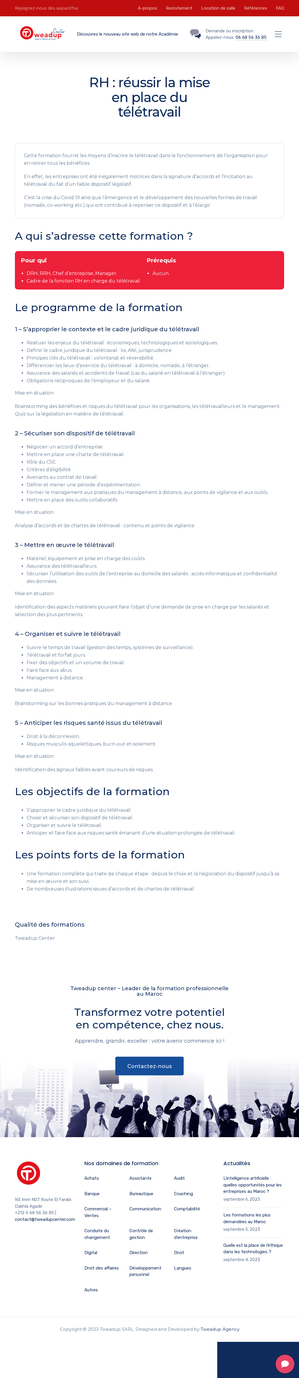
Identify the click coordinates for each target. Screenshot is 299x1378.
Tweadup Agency (220, 1329)
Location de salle (218, 8)
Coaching (183, 1193)
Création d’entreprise (186, 1234)
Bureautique (141, 1193)
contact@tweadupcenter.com (45, 1219)
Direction (138, 1252)
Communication (145, 1209)
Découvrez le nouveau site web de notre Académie (127, 34)
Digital (90, 1252)
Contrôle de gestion (141, 1234)
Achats (91, 1178)
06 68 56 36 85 (251, 37)
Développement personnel (145, 1271)
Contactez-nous (149, 1066)
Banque (92, 1193)
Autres (91, 1290)
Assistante (140, 1178)
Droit (179, 1252)
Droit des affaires (101, 1268)
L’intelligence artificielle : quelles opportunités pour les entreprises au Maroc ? (252, 1185)
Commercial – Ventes (98, 1212)
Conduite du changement (97, 1234)
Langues (182, 1268)
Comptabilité (187, 1209)
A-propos (147, 8)
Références (255, 8)
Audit (179, 1178)
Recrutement (179, 8)
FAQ (280, 8)
